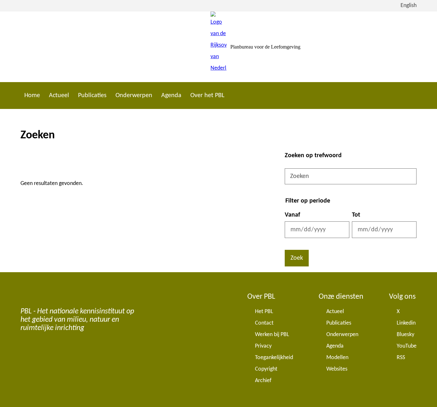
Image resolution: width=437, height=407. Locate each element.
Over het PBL (207, 95)
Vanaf (292, 215)
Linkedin (406, 323)
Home (32, 95)
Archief (263, 381)
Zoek (296, 258)
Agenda (171, 95)
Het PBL (264, 312)
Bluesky (405, 335)
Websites (336, 369)
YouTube (407, 346)
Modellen (337, 358)
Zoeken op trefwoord (313, 155)
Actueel (59, 95)
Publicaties (92, 95)
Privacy (263, 346)
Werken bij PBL (272, 335)
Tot (356, 215)
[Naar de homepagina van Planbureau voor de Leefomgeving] (218, 47)
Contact (264, 323)
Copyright (266, 369)
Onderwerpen (133, 95)
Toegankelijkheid (274, 358)
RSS (401, 358)
